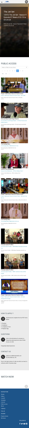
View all (3, 411)
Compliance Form (6, 326)
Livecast (3, 402)
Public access (4, 404)
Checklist (4, 323)
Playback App (5, 328)
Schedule (3, 400)
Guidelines (4, 325)
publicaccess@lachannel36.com (13, 355)
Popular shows (4, 416)
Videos (2, 396)
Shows (2, 394)
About (2, 406)
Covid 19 (3, 398)
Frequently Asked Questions (8, 346)
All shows (3, 418)
